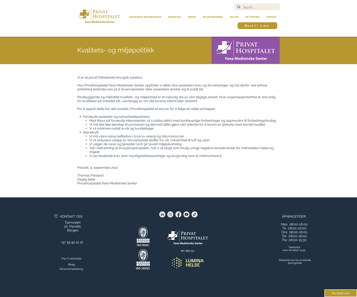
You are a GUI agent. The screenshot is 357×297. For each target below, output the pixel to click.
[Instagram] (170, 214)
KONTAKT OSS (71, 216)
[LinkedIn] (162, 214)
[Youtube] (186, 214)
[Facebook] (178, 214)
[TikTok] (195, 214)
